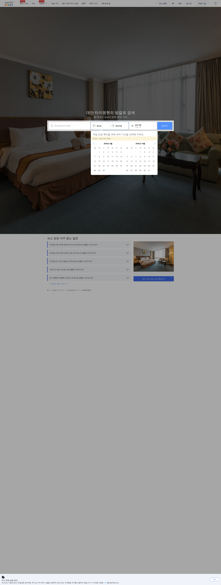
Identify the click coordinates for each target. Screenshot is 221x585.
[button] (94, 143)
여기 (105, 582)
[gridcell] (99, 152)
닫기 (214, 579)
